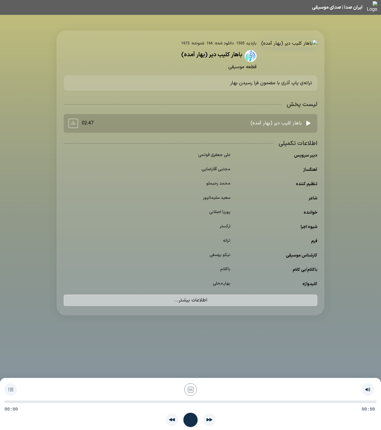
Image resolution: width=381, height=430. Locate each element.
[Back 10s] (171, 420)
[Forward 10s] (209, 420)
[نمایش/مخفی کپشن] (190, 389)
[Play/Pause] (190, 420)
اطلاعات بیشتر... (190, 300)
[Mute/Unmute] (368, 389)
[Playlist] (10, 389)
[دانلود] (73, 123)
